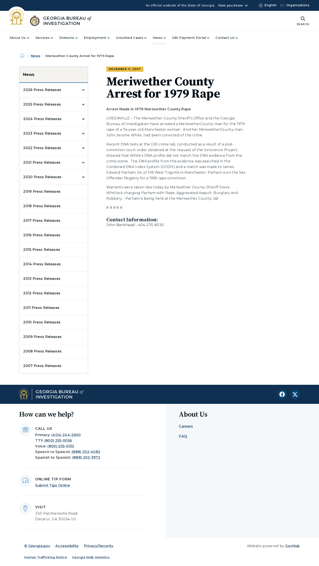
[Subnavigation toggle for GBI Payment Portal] (210, 38)
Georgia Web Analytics (91, 557)
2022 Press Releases (42, 148)
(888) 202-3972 (86, 457)
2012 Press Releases (41, 293)
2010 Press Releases (42, 322)
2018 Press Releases (42, 206)
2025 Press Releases (42, 104)
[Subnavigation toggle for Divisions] (79, 38)
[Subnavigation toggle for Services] (54, 38)
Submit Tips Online (52, 485)
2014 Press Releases (42, 264)
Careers (186, 426)
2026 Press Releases (42, 90)
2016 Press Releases (41, 235)
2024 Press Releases (42, 119)
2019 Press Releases (42, 191)
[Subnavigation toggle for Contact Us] (239, 38)
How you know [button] (230, 5)
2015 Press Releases (41, 250)
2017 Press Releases (41, 221)
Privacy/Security (98, 546)
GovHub (292, 546)
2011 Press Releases (41, 308)
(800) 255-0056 (58, 441)
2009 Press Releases (42, 337)
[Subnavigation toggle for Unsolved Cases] (148, 38)
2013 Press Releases (41, 279)
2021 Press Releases (41, 162)
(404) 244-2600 (66, 435)
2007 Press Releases (42, 366)
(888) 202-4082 (86, 452)
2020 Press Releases (42, 177)
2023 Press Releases (42, 133)
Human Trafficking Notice (45, 557)
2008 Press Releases (42, 351)
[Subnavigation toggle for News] (167, 38)
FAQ (183, 436)
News (35, 56)
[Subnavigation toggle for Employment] (111, 38)
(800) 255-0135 (61, 446)
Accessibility (67, 546)
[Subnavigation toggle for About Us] (30, 38)
